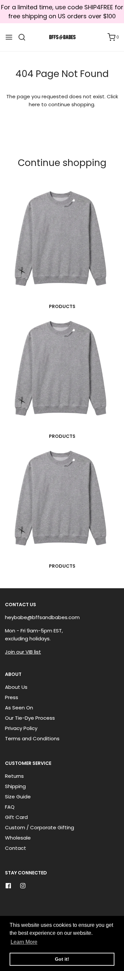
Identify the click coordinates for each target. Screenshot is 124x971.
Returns (14, 775)
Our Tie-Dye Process (30, 717)
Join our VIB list (23, 651)
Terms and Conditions (32, 738)
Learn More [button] (24, 942)
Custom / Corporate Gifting (39, 827)
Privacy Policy (21, 728)
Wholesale (18, 837)
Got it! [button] (62, 959)
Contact (15, 848)
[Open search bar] (24, 37)
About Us (16, 687)
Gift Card (16, 817)
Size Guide (18, 796)
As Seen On (19, 707)
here (34, 104)
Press (11, 697)
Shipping (15, 786)
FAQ (10, 806)
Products (62, 306)
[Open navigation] (9, 37)
